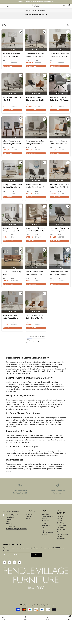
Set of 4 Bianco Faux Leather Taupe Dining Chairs (10, 316)
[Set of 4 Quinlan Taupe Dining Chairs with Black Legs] (36, 258)
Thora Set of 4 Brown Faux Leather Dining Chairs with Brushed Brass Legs (59, 55)
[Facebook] (4, 562)
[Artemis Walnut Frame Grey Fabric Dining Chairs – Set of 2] (12, 127)
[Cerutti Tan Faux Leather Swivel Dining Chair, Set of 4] (36, 302)
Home (28, 10)
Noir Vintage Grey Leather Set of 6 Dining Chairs (59, 273)
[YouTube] (19, 562)
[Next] (54, 341)
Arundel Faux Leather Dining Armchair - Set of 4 (35, 98)
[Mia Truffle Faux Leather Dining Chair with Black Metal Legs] (12, 40)
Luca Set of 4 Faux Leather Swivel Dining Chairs (59, 229)
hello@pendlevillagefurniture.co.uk (16, 529)
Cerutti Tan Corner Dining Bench (12, 273)
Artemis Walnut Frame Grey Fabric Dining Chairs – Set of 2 (12, 142)
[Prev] (18, 341)
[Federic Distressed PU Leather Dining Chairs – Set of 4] (36, 171)
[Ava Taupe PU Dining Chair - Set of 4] (12, 84)
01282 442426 (10, 526)
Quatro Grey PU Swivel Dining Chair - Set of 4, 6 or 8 (12, 229)
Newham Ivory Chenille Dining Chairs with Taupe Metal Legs (59, 98)
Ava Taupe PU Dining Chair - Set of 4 (12, 98)
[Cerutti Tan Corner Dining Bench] (12, 258)
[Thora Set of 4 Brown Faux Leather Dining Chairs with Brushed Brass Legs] (59, 40)
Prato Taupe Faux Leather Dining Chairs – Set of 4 (35, 142)
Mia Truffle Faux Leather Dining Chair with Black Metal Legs (11, 55)
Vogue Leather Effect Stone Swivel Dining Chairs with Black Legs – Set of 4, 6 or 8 (36, 229)
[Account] (64, 6)
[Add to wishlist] (20, 32)
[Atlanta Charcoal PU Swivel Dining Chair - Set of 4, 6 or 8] (59, 171)
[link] (20, 488)
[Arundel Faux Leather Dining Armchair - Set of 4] (36, 84)
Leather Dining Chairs (38, 10)
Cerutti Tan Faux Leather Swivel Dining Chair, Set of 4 (35, 316)
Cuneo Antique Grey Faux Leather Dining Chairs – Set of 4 (36, 55)
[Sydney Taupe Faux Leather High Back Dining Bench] (12, 171)
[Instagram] (9, 562)
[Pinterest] (14, 562)
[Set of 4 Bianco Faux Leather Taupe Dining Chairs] (12, 302)
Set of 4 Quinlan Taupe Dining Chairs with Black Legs (35, 273)
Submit (37, 554)
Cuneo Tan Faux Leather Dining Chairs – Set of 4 (58, 142)
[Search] (8, 6)
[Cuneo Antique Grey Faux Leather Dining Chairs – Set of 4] (36, 40)
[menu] (2, 6)
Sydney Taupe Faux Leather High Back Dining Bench (12, 185)
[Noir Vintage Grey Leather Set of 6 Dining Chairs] (59, 258)
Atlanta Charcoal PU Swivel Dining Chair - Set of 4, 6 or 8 (59, 185)
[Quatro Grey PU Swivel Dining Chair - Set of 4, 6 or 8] (12, 215)
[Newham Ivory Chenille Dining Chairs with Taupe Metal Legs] (59, 84)
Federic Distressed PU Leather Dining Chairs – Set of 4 (36, 185)
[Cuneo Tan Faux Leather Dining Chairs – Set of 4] (59, 127)
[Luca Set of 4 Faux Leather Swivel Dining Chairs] (59, 215)
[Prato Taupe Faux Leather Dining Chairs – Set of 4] (36, 127)
